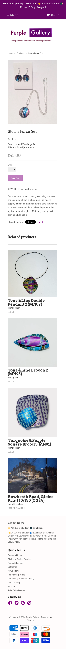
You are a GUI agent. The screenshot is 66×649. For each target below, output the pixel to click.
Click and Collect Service (19, 559)
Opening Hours (15, 555)
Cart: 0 (55, 15)
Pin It (40, 222)
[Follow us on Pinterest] (23, 604)
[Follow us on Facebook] (10, 604)
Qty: (10, 164)
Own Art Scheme (15, 563)
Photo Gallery (14, 582)
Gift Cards (12, 567)
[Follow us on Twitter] (17, 604)
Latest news (16, 522)
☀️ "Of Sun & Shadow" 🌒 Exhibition (25, 528)
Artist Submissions (16, 590)
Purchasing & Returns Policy (21, 579)
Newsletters (13, 571)
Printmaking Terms (16, 575)
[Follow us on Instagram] (29, 604)
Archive (12, 139)
